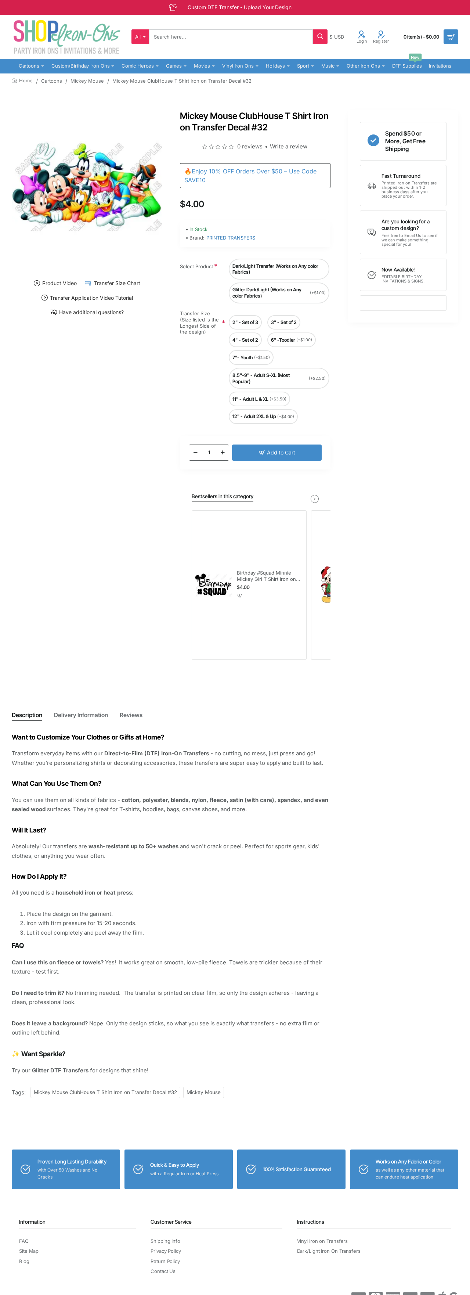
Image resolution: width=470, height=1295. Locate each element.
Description (27, 715)
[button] (277, 453)
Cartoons (51, 81)
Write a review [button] (288, 146)
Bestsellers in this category (222, 496)
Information (32, 1222)
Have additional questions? (91, 312)
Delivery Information (81, 715)
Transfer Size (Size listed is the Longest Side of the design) (199, 323)
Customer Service (171, 1222)
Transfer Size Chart (117, 283)
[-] (195, 452)
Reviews (131, 715)
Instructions (310, 1222)
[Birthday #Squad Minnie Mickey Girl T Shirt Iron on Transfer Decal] (213, 584)
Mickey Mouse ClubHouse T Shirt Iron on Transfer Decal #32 (105, 1092)
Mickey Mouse (87, 81)
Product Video (59, 283)
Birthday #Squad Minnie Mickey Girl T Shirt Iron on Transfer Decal (266, 576)
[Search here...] (320, 36)
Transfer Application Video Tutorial (91, 298)
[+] (222, 452)
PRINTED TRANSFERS (230, 238)
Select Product (196, 266)
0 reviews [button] (250, 146)
